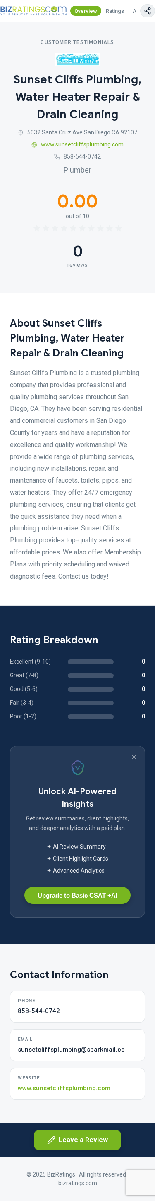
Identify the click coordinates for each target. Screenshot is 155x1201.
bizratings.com (77, 1183)
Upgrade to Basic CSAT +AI (77, 895)
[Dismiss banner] (134, 757)
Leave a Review (83, 1140)
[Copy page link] (147, 10)
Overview (85, 11)
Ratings (115, 11)
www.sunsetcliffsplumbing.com (82, 144)
